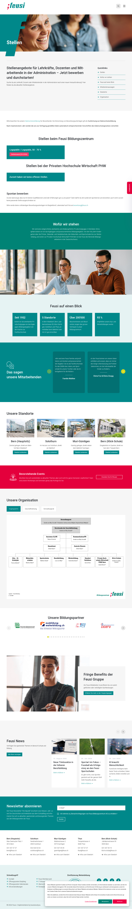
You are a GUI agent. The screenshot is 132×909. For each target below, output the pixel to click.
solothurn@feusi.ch (37, 850)
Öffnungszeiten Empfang (17, 881)
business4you (35, 905)
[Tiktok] (112, 880)
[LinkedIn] (105, 880)
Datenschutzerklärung (32, 121)
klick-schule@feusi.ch (109, 850)
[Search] (118, 6)
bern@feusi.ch (12, 850)
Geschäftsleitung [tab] (31, 509)
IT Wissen (41, 881)
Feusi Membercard (45, 879)
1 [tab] (48, 637)
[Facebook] (118, 880)
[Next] (123, 371)
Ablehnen (119, 901)
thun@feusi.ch (83, 850)
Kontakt (11, 879)
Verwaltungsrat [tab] (48, 509)
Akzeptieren (105, 901)
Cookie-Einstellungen (91, 901)
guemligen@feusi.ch (61, 850)
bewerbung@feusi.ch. (80, 205)
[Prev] (49, 371)
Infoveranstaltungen (16, 887)
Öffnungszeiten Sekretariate (18, 884)
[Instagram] (99, 880)
